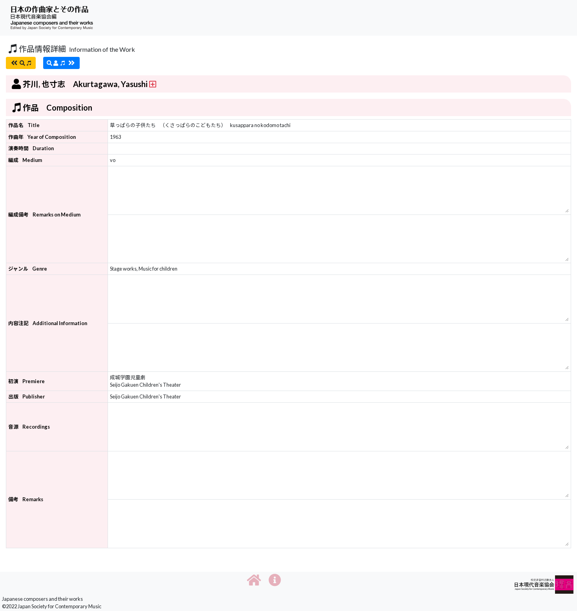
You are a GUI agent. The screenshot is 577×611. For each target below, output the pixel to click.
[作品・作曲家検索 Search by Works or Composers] (21, 63)
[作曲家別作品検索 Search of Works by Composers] (61, 63)
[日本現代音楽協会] (544, 583)
